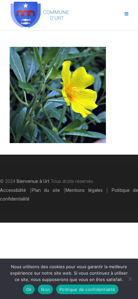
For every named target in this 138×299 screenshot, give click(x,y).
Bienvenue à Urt (33, 181)
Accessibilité (13, 190)
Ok (29, 289)
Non (45, 289)
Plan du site (46, 190)
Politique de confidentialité (87, 289)
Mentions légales (84, 190)
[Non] (130, 279)
